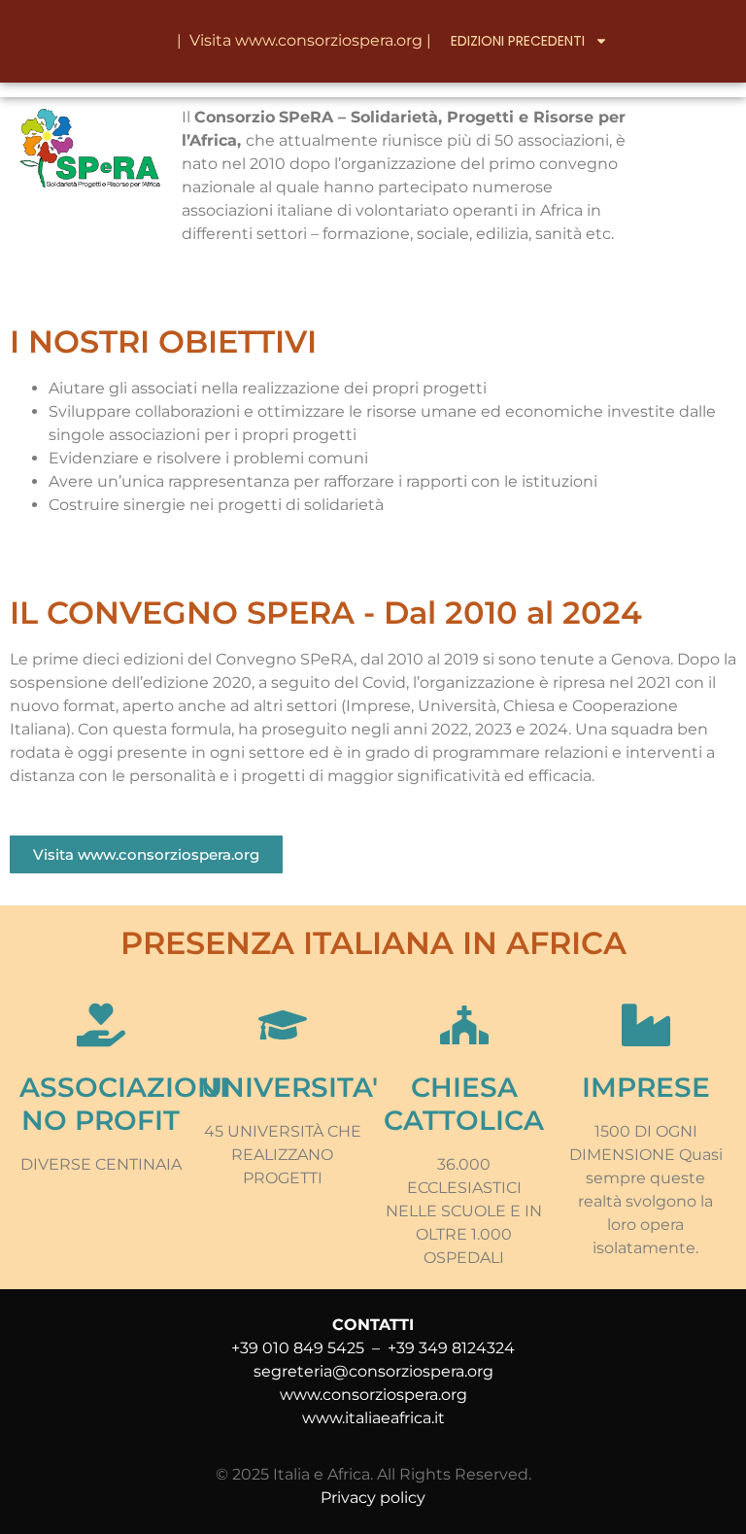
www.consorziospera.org (329, 40)
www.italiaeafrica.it (373, 1418)
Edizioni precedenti (518, 41)
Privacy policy (373, 1497)
